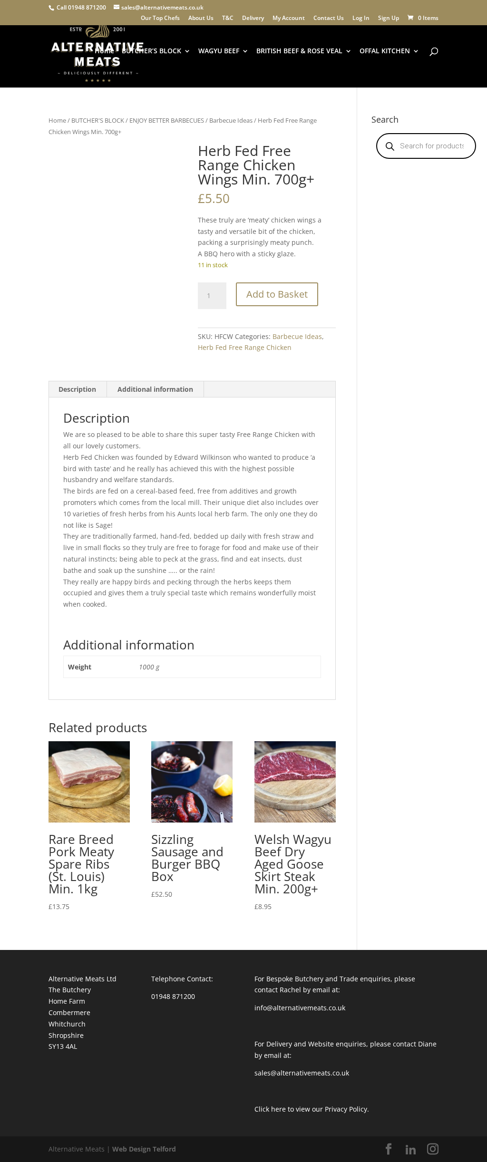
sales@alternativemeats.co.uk (301, 1072)
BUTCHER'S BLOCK (97, 120)
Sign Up (388, 18)
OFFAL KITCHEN (385, 51)
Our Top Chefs (160, 18)
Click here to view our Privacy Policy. (311, 1109)
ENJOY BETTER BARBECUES (166, 120)
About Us (201, 18)
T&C (228, 18)
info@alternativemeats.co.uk (299, 1007)
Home (104, 51)
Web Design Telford (144, 1148)
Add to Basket (277, 294)
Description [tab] (77, 389)
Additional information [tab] (155, 389)
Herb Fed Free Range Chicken (245, 347)
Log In (361, 18)
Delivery (253, 18)
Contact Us (328, 18)
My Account (289, 18)
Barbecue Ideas (231, 120)
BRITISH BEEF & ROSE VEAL (299, 51)
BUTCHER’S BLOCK (151, 51)
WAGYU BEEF (218, 51)
